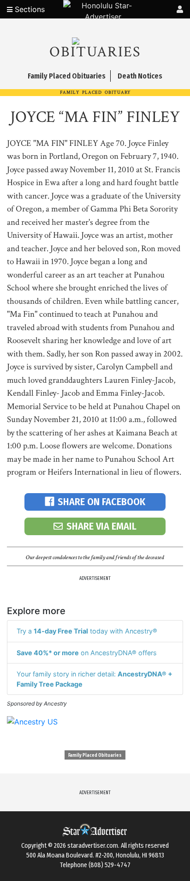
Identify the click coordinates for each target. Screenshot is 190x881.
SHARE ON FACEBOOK (101, 501)
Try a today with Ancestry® (87, 631)
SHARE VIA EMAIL (101, 526)
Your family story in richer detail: (94, 679)
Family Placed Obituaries (95, 755)
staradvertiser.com (92, 846)
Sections (28, 9)
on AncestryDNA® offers (87, 653)
